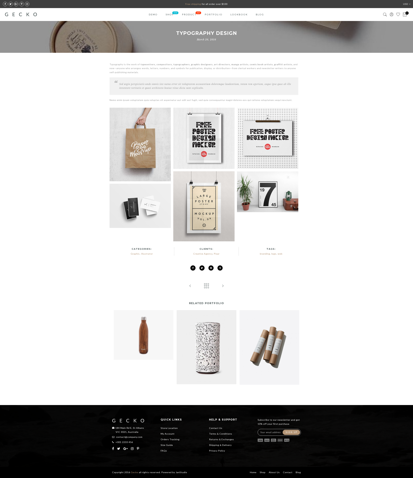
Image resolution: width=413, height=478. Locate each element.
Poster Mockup (269, 340)
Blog (260, 14)
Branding (134, 331)
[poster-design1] (204, 138)
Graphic (135, 253)
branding (265, 253)
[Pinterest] (138, 449)
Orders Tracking (170, 439)
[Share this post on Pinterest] (211, 268)
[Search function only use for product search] (385, 15)
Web (156, 331)
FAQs (164, 450)
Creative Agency (202, 253)
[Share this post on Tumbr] (220, 268)
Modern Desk (206, 340)
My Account (168, 433)
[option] (143, 335)
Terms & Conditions (220, 433)
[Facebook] (113, 449)
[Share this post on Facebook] (193, 268)
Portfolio (213, 14)
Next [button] (291, 353)
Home (253, 472)
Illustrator (147, 253)
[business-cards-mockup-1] (140, 206)
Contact (287, 472)
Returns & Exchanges (221, 439)
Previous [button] (120, 353)
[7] (267, 191)
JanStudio (181, 472)
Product (189, 14)
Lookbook (239, 14)
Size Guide (167, 445)
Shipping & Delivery (220, 445)
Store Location (169, 428)
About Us (274, 472)
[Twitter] (119, 449)
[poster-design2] (267, 138)
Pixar (217, 253)
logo (273, 253)
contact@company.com (129, 437)
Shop (170, 14)
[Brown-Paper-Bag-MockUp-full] (140, 144)
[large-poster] (204, 206)
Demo (153, 14)
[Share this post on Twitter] (202, 268)
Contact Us (215, 428)
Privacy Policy (217, 450)
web (280, 253)
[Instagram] (133, 449)
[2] (267, 217)
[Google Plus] (126, 449)
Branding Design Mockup (143, 327)
